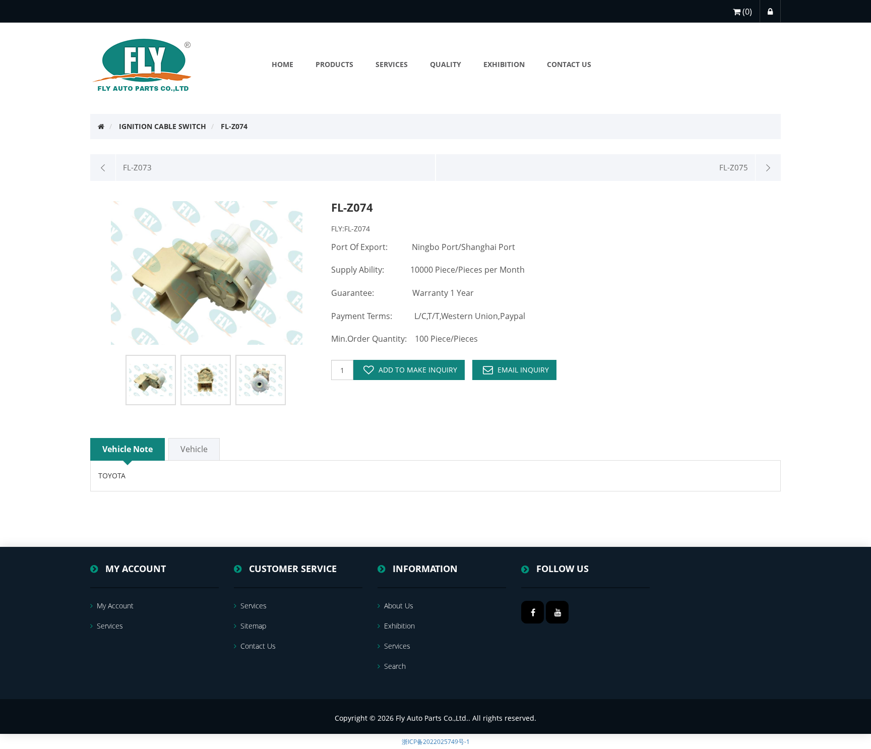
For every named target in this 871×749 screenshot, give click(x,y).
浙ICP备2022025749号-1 (436, 741)
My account (115, 605)
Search (395, 666)
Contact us (258, 646)
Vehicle (194, 449)
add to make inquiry (418, 369)
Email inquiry (523, 369)
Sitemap (253, 626)
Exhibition (399, 626)
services (110, 626)
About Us (398, 605)
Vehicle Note (127, 449)
